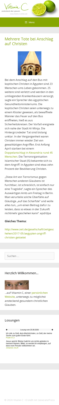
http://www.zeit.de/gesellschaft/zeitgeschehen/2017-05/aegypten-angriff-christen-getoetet (29, 233)
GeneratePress (46, 400)
